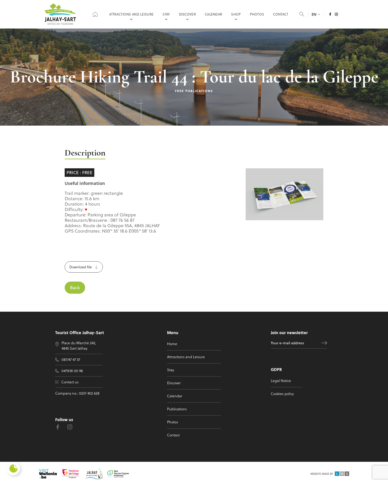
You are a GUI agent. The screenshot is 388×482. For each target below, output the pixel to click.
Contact (280, 14)
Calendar (213, 14)
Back (75, 287)
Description (85, 153)
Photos (257, 14)
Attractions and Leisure (131, 14)
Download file (80, 266)
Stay (166, 14)
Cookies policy (282, 393)
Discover (187, 14)
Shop (236, 14)
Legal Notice (281, 380)
